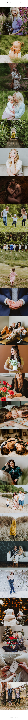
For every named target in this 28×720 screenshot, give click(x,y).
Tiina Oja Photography (14, 3)
